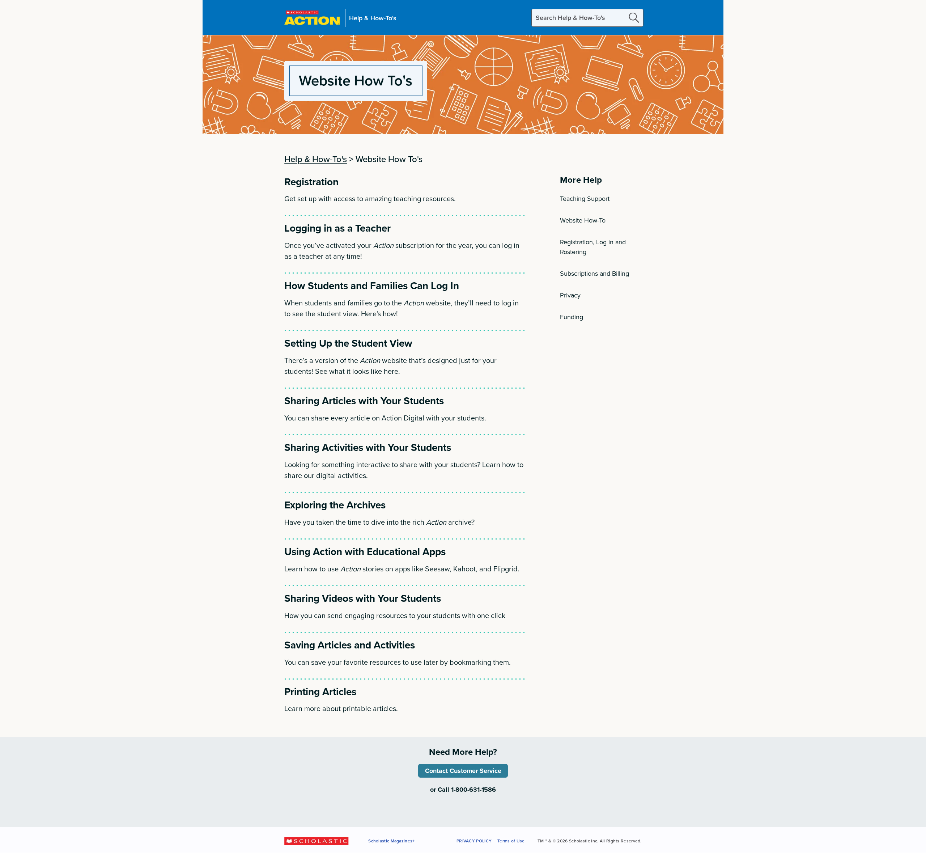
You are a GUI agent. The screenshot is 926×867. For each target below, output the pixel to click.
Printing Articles (320, 691)
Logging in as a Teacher (337, 228)
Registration (311, 181)
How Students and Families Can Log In (371, 285)
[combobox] (587, 18)
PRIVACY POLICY (474, 841)
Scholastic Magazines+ (391, 841)
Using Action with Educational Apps (365, 551)
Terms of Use (511, 841)
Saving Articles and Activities (349, 645)
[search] (633, 17)
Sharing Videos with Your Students (362, 598)
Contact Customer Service (463, 770)
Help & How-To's (372, 17)
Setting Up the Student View (348, 343)
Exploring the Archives (335, 505)
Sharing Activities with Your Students (367, 447)
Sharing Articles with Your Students (364, 400)
